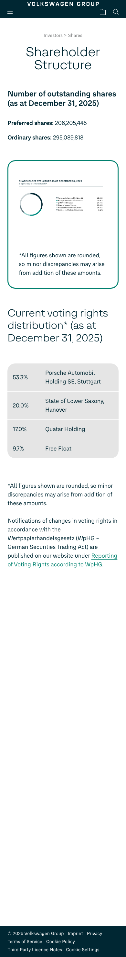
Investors (53, 35)
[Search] (116, 12)
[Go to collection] (103, 11)
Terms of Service (24, 941)
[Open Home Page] (62, 4)
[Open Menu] (12, 11)
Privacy (94, 933)
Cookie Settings (83, 949)
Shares (75, 35)
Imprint (75, 933)
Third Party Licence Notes (34, 949)
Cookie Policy (60, 941)
